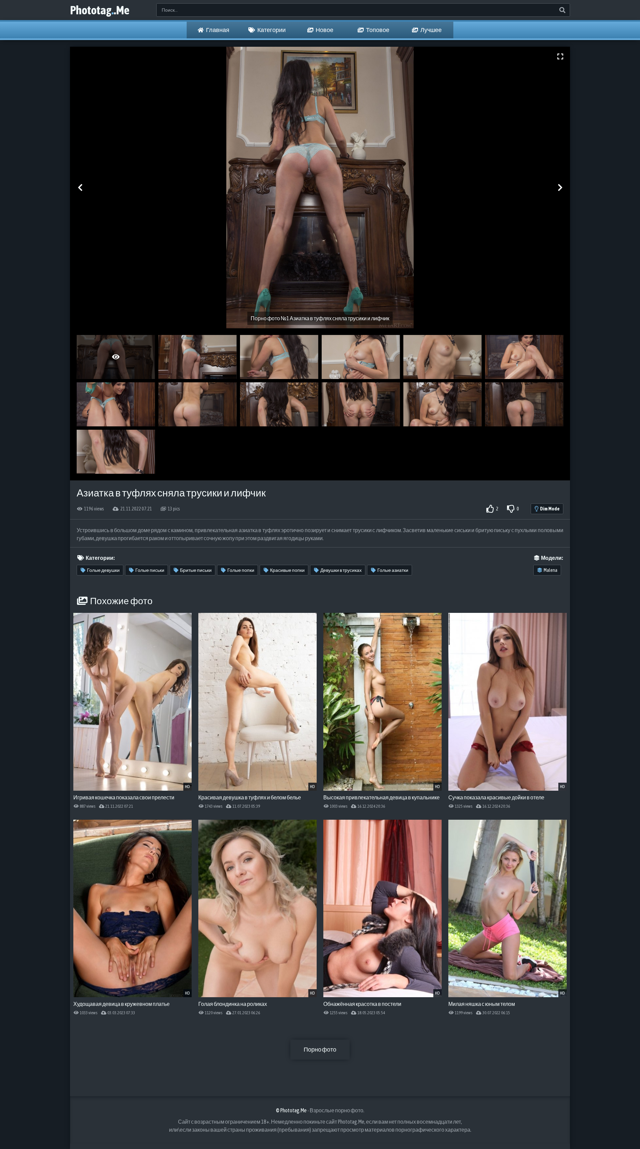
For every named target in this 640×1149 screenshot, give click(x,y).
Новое (324, 29)
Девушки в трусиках (341, 570)
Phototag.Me (100, 10)
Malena (550, 570)
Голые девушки (103, 570)
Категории (271, 29)
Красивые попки (287, 570)
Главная (217, 29)
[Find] (562, 10)
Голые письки (149, 570)
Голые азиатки (392, 570)
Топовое (377, 29)
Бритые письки (196, 570)
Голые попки (240, 570)
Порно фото (320, 1049)
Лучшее (431, 29)
